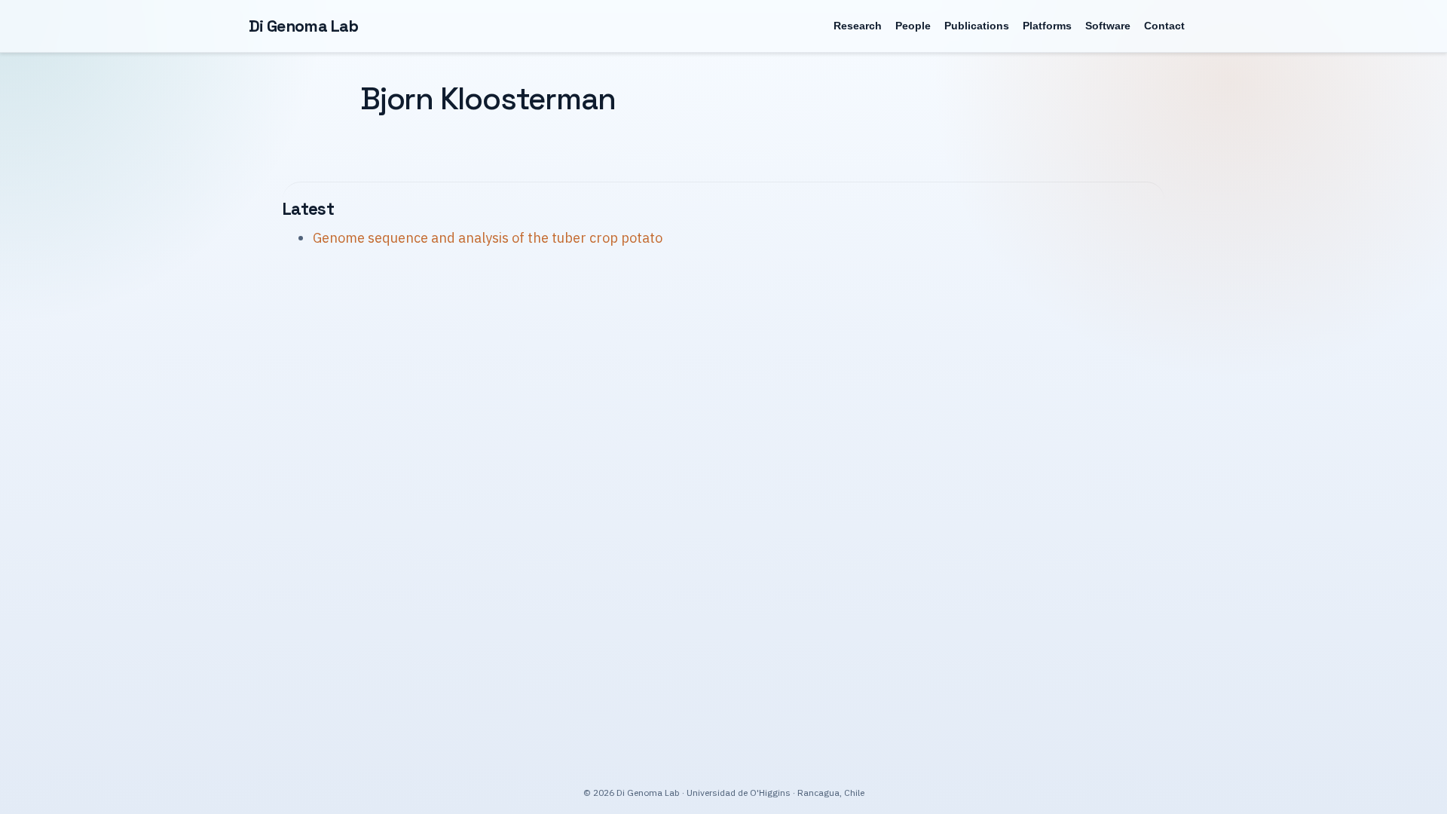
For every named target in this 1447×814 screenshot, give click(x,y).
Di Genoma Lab (304, 26)
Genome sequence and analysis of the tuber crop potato (487, 237)
